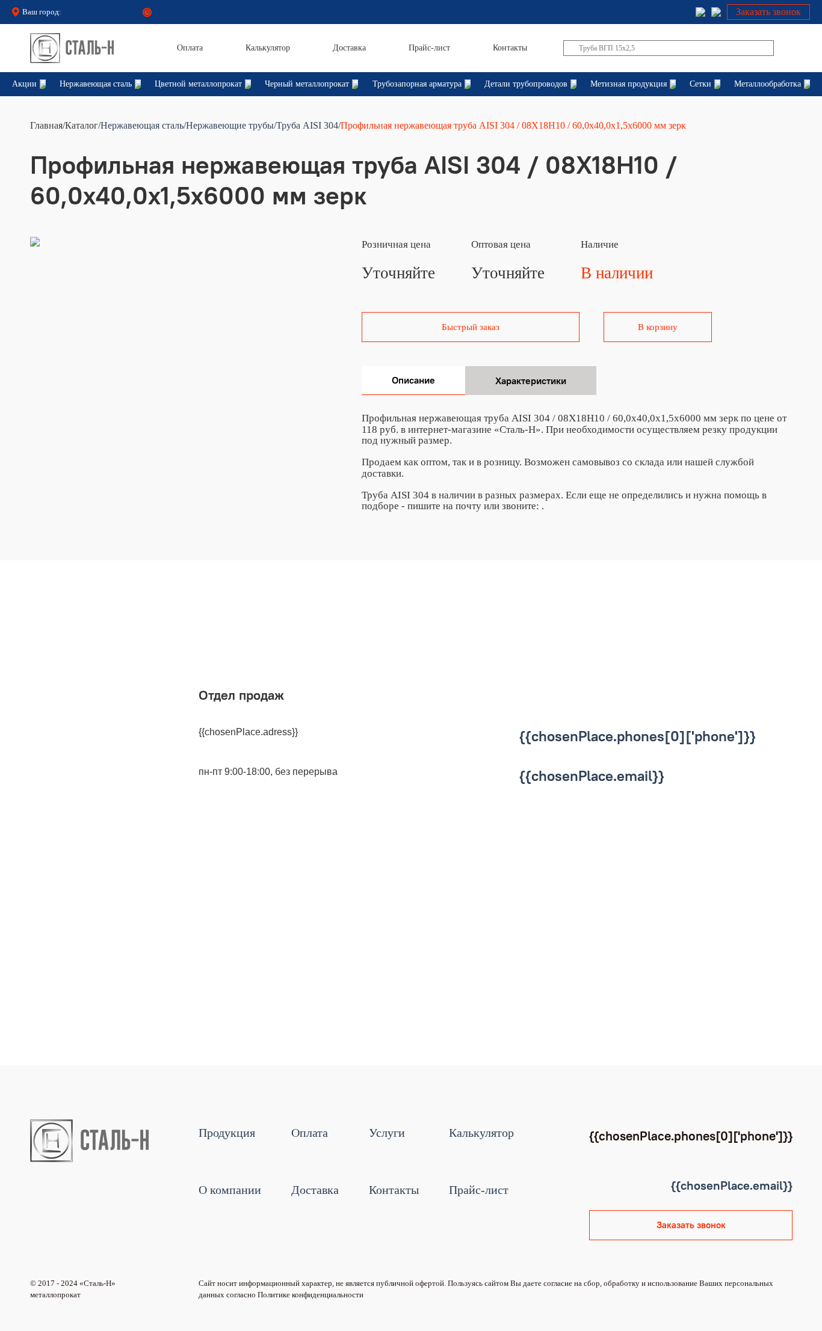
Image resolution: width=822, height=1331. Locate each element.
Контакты (394, 1190)
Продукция (227, 1133)
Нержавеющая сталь (96, 83)
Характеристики (530, 381)
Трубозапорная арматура (417, 83)
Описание (413, 380)
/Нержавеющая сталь (141, 125)
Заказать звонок (768, 12)
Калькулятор (481, 1133)
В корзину (658, 327)
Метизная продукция (628, 83)
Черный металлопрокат (307, 83)
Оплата (309, 1133)
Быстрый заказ (470, 327)
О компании (230, 1190)
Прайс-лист (478, 1190)
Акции (24, 83)
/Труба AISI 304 (306, 125)
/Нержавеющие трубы (229, 125)
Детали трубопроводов (525, 83)
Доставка (315, 1190)
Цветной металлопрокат (198, 83)
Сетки (700, 83)
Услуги (387, 1133)
